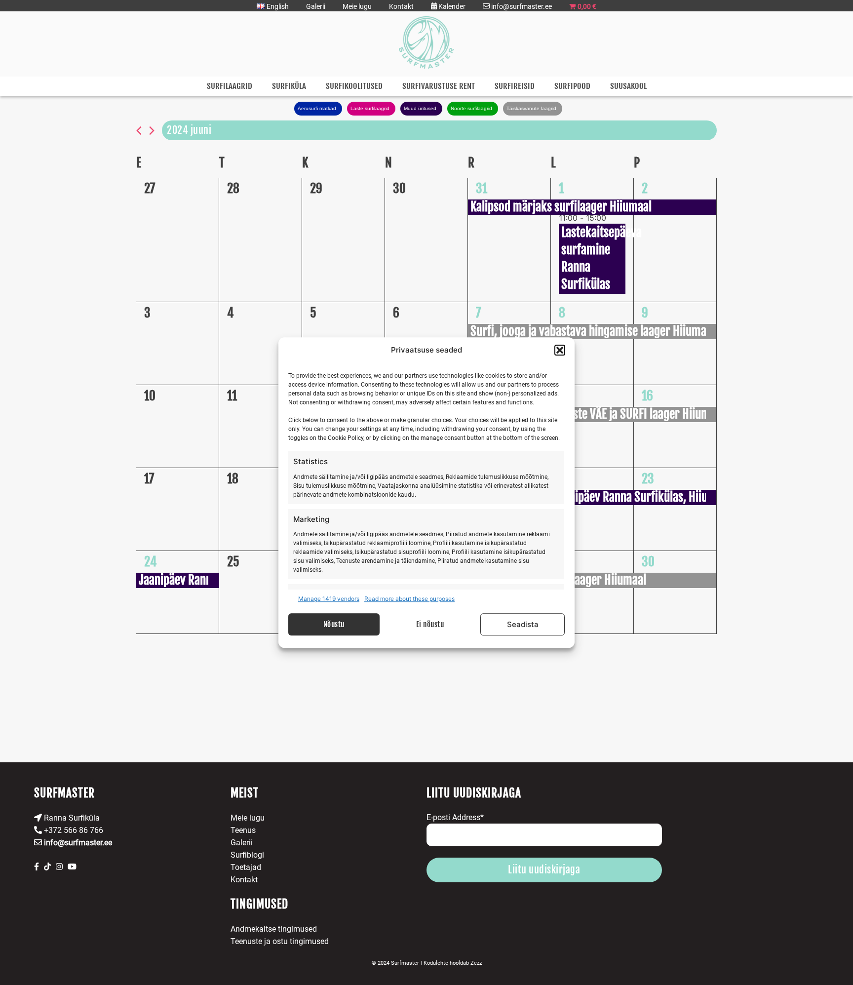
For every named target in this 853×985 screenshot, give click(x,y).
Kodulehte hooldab (453, 963)
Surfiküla (289, 86)
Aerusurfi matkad (317, 108)
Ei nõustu (430, 624)
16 (647, 395)
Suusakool (628, 86)
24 (150, 561)
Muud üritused (420, 108)
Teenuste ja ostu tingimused (280, 941)
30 (648, 561)
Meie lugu (357, 6)
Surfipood (572, 86)
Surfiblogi (247, 855)
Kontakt (401, 6)
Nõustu (334, 624)
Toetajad (246, 867)
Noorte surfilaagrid (471, 108)
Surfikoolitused (354, 86)
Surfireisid (515, 86)
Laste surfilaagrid (369, 108)
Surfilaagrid (229, 86)
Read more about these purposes (409, 598)
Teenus (243, 830)
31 (481, 188)
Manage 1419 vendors (328, 598)
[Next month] (152, 130)
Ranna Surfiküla (71, 818)
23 (648, 478)
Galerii (315, 6)
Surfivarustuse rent (438, 86)
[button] (560, 350)
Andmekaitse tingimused (274, 929)
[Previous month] (139, 130)
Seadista (523, 624)
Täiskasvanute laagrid (531, 108)
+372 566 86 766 (72, 830)
